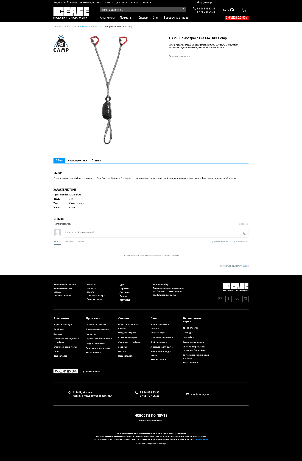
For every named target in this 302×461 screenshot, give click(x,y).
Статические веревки (96, 324)
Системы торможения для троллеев (196, 356)
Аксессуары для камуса (162, 347)
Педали (122, 351)
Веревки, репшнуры (63, 324)
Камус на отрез (158, 333)
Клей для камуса (159, 342)
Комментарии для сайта (234, 266)
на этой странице (200, 439)
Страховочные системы (65, 347)
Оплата (134, 2)
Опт (99, 2)
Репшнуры (91, 334)
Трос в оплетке (190, 328)
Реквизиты (92, 284)
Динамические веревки (97, 329)
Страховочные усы (127, 337)
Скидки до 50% (236, 18)
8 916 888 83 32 (206, 8)
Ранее (81, 241)
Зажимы (57, 334)
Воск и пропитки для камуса (161, 353)
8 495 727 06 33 (206, 11)
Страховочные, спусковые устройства (66, 340)
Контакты (145, 2)
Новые (57, 241)
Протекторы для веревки (98, 348)
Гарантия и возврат (96, 295)
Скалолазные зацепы (193, 342)
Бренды (57, 292)
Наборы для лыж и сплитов (160, 326)
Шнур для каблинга (95, 343)
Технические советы (63, 295)
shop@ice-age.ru (206, 2)
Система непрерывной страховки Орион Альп (194, 348)
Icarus (152, 178)
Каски (56, 351)
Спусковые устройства (129, 342)
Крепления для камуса (162, 337)
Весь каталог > (61, 356)
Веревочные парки (62, 288)
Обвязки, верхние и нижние (128, 326)
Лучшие (69, 241)
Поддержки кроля (127, 333)
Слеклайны (188, 337)
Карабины (58, 329)
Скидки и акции (94, 299)
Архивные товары (91, 371)
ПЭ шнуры (188, 332)
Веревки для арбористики (99, 339)
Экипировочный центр (64, 284)
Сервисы (109, 2)
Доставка (121, 2)
